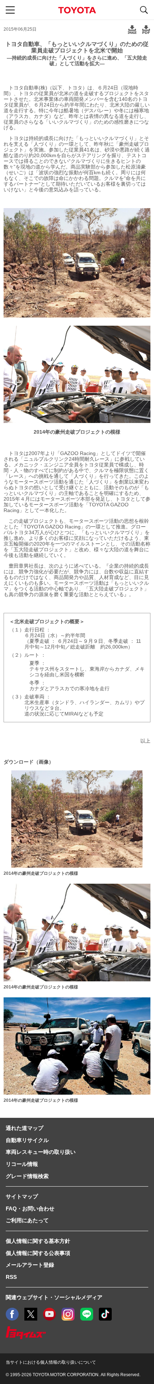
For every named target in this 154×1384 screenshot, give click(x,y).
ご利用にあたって (27, 1220)
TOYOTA (77, 10)
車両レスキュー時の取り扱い (41, 1152)
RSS (11, 1277)
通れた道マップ (24, 1128)
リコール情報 (22, 1164)
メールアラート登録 (30, 1265)
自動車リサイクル (27, 1140)
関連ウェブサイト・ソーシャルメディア (54, 1297)
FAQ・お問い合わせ (30, 1208)
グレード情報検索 (27, 1176)
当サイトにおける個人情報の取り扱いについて (51, 1362)
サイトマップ (22, 1196)
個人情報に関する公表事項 (38, 1253)
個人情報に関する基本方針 (38, 1241)
